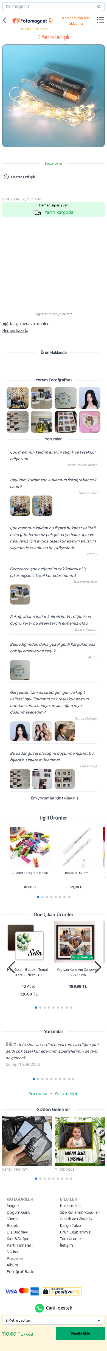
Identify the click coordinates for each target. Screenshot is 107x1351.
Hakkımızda (70, 1206)
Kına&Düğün (18, 1239)
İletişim (66, 1245)
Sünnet (13, 1219)
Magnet (13, 1206)
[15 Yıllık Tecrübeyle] (29, 20)
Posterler (15, 1258)
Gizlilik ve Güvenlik (76, 1219)
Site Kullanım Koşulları (80, 1212)
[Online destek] (39, 1308)
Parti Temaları (20, 1245)
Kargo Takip (70, 1226)
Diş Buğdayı (17, 1232)
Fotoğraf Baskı (20, 1272)
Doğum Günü (18, 1212)
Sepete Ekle (80, 1333)
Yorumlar (38, 1094)
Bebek (12, 1226)
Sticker (13, 1252)
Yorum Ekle (66, 1094)
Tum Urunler (71, 1239)
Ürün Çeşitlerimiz (75, 1232)
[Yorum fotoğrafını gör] (18, 398)
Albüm (12, 1265)
